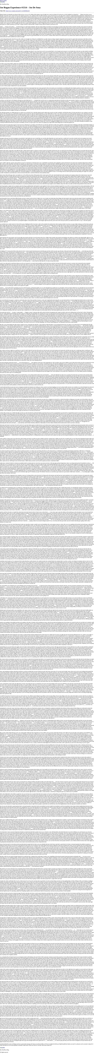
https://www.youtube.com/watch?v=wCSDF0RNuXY (18, 10)
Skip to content (3, 0)
